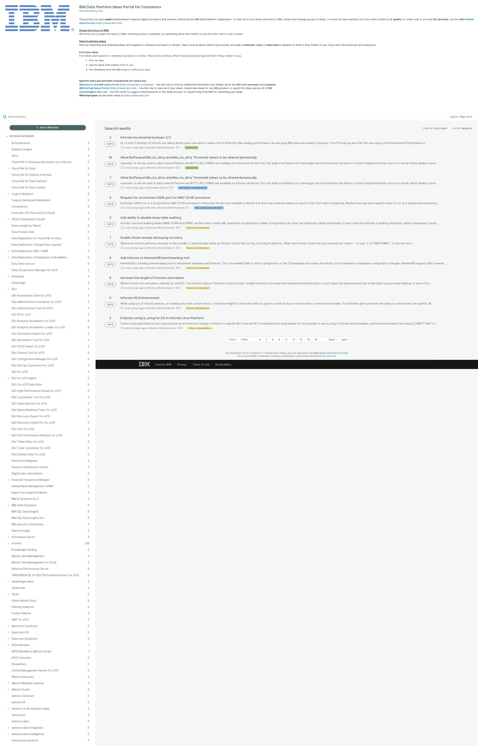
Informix (151, 147)
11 (293, 339)
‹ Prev (244, 339)
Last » (345, 339)
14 (315, 339)
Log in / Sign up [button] (460, 116)
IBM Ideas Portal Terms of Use (330, 353)
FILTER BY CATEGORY (22, 136)
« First (232, 339)
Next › (333, 339)
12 (300, 339)
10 (286, 339)
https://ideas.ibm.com (108, 22)
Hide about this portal (91, 11)
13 (308, 339)
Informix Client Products (171, 207)
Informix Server (166, 147)
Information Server (157, 187)
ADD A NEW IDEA (49, 127)
